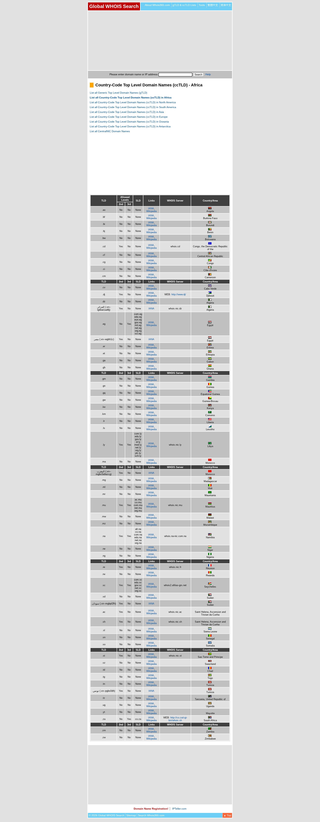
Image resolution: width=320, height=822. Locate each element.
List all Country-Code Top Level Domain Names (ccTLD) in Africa (130, 97)
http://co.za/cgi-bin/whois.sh (178, 719)
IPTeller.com (179, 808)
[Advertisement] (160, 41)
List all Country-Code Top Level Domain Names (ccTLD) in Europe (129, 116)
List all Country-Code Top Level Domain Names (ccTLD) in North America (133, 102)
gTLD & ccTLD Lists (184, 5)
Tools (202, 5)
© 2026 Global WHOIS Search (106, 815)
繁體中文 (213, 5)
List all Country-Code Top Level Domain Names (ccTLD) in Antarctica (130, 126)
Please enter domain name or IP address (133, 74)
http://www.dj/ (178, 294)
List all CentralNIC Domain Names (110, 131)
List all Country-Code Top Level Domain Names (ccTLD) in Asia (127, 111)
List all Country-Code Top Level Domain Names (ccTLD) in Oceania (129, 121)
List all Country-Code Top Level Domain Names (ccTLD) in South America (133, 107)
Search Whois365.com (151, 815)
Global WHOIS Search (114, 6)
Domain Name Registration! (151, 808)
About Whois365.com (157, 5)
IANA (151, 208)
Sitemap (131, 815)
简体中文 (226, 5)
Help (208, 74)
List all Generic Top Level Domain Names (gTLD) (118, 92)
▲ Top (227, 815)
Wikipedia (151, 211)
